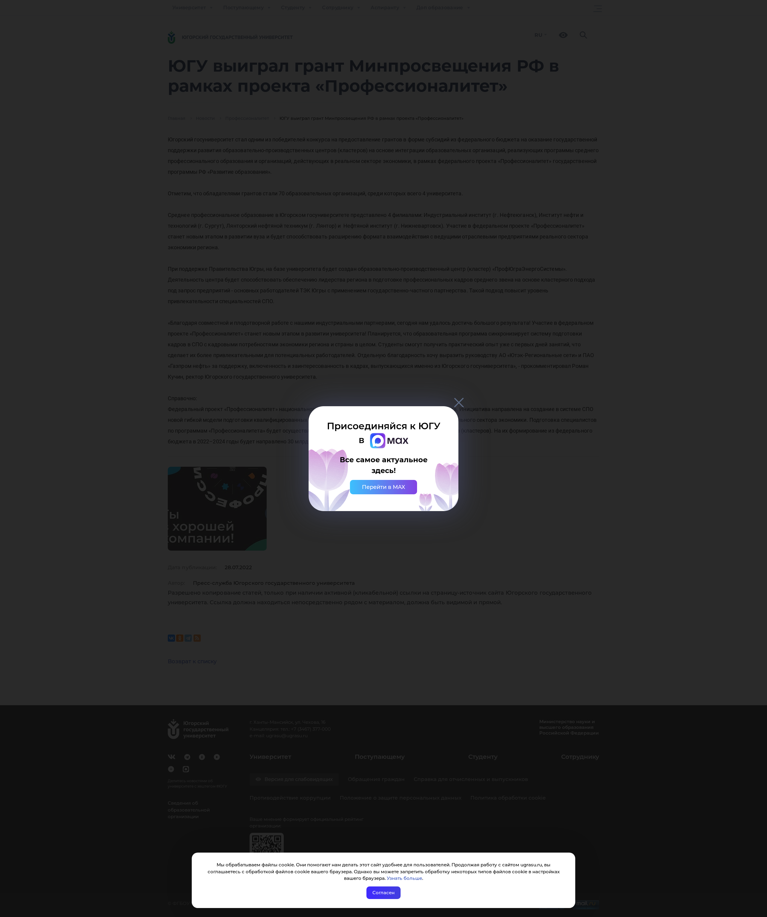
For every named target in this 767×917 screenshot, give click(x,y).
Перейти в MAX (383, 487)
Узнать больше (404, 878)
